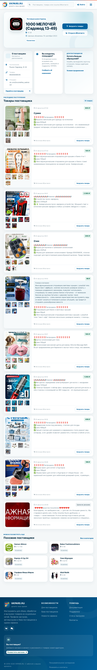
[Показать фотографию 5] (8, 140)
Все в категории (86, 538)
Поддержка (74, 612)
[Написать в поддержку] (12, 628)
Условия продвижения (75, 71)
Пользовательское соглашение (62, 663)
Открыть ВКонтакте (76, 33)
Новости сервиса (49, 616)
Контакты (73, 620)
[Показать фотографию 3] (20, 134)
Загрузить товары (76, 26)
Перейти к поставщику (14, 91)
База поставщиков (49, 612)
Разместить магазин (16, 652)
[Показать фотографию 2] (14, 134)
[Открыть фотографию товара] (17, 118)
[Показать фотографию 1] (8, 134)
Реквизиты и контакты (58, 667)
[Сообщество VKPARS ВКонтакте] (6, 628)
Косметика (31, 40)
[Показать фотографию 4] (27, 134)
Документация (75, 607)
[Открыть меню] (91, 4)
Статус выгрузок (76, 616)
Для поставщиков (49, 607)
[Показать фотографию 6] (14, 225)
